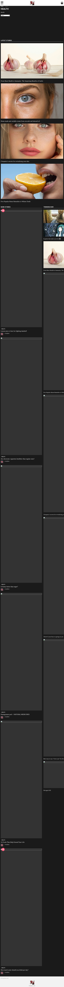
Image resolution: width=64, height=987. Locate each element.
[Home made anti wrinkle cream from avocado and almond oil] (32, 101)
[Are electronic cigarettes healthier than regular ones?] (21, 396)
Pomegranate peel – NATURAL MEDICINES (15, 714)
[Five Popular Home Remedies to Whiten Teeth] (32, 181)
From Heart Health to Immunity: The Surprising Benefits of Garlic (22, 81)
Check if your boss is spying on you (53, 636)
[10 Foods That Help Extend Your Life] (21, 779)
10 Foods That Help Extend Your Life (13, 842)
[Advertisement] (32, 28)
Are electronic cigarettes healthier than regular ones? (17, 459)
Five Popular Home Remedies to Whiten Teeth (15, 201)
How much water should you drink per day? (14, 970)
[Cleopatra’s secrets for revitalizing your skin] (32, 141)
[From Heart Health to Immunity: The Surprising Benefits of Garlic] (32, 60)
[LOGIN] (62, 3)
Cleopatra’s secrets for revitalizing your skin (15, 161)
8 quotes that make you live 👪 (52, 239)
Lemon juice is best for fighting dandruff (14, 331)
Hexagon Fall (47, 790)
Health (3, 328)
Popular (3, 210)
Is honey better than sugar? (9, 586)
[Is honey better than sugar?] (21, 524)
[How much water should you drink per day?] (21, 907)
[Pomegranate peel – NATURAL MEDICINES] (21, 652)
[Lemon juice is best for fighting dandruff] (21, 268)
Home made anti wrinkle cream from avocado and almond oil (20, 121)
